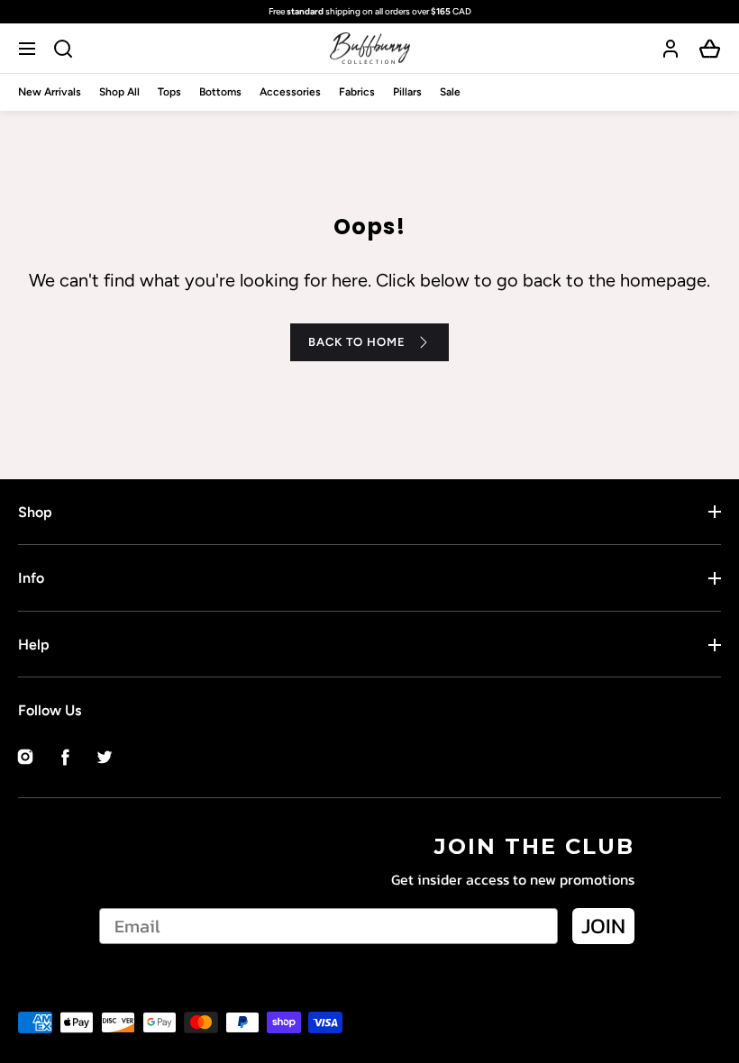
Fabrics (357, 92)
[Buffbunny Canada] (370, 48)
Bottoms (220, 92)
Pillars (407, 92)
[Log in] (670, 48)
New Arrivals (49, 92)
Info (31, 577)
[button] (29, 48)
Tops (169, 92)
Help (34, 644)
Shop (35, 512)
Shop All (119, 92)
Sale (450, 92)
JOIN (603, 925)
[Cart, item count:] (710, 48)
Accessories (290, 92)
